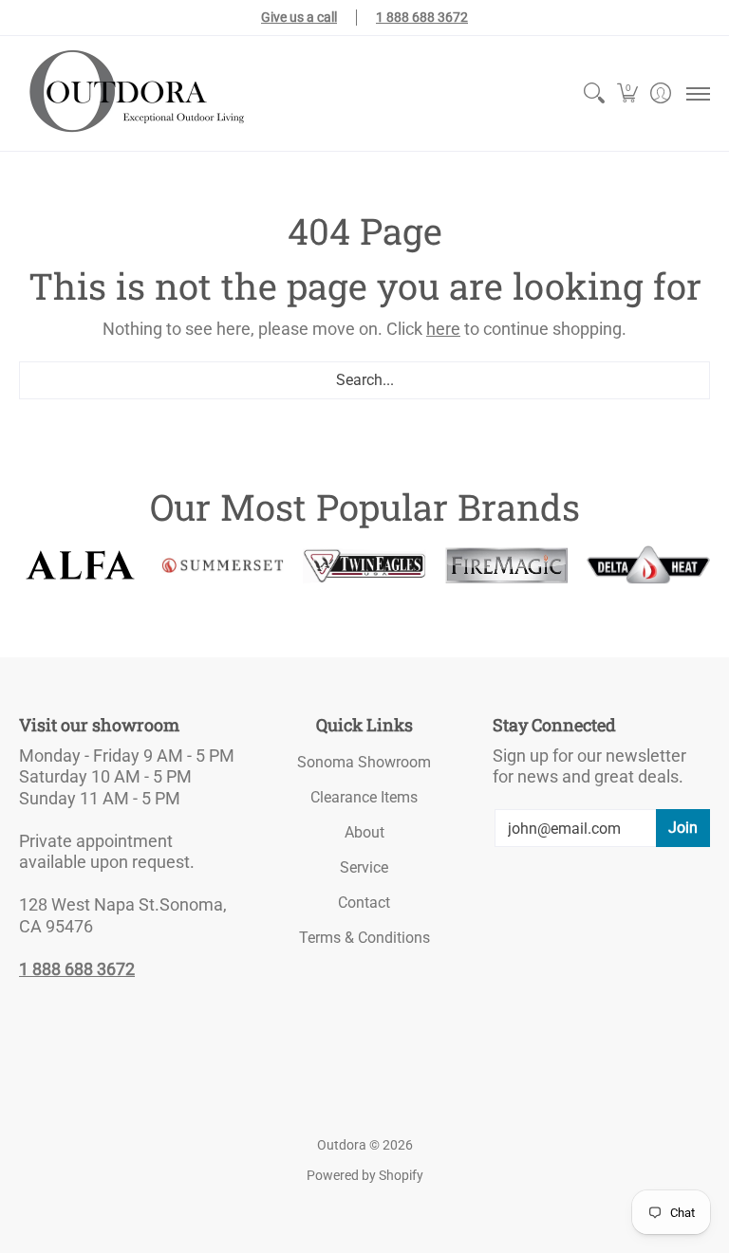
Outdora (341, 1144)
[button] (627, 93)
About (364, 832)
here (443, 329)
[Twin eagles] (364, 565)
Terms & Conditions (364, 938)
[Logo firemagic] (507, 565)
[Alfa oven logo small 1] (80, 565)
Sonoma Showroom (364, 762)
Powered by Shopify (365, 1175)
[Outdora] (133, 93)
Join (683, 828)
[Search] (593, 93)
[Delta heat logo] (648, 564)
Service (364, 867)
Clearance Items (364, 797)
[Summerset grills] (223, 565)
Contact (364, 903)
